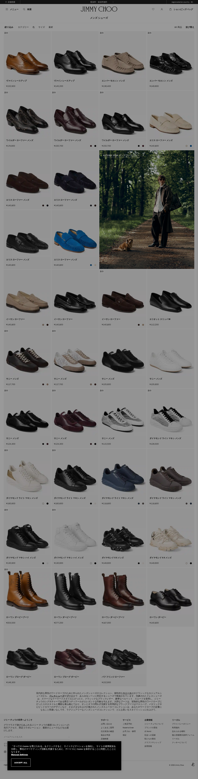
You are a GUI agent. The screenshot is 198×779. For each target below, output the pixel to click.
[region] (64, 755)
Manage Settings (19, 754)
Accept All (20, 762)
